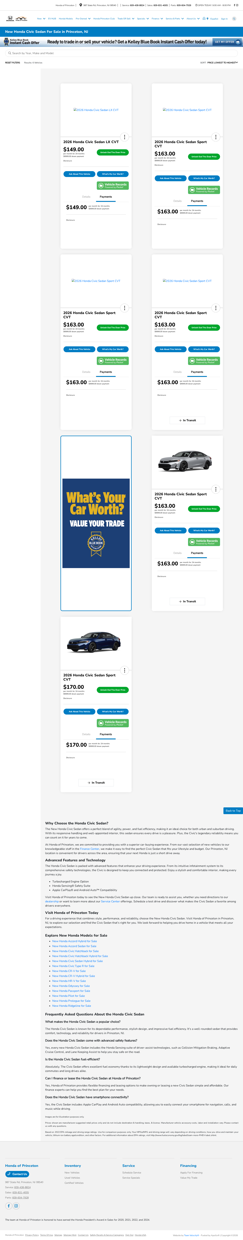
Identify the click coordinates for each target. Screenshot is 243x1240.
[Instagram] (237, 5)
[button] (124, 137)
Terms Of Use (46, 1235)
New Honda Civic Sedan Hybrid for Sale (77, 961)
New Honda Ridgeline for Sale (71, 1006)
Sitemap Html (70, 1235)
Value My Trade (188, 1177)
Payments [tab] (106, 196)
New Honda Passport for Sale (71, 991)
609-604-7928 (184, 5)
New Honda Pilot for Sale (68, 996)
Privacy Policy (32, 1235)
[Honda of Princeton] (20, 18)
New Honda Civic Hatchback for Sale (75, 951)
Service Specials (131, 1177)
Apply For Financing (191, 1172)
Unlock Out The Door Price (112, 152)
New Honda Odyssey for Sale (71, 986)
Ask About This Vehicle (79, 174)
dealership (52, 901)
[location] (81, 5)
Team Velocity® (191, 1235)
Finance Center (89, 849)
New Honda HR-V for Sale (69, 981)
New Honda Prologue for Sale (71, 1001)
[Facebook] (234, 5)
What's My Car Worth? (112, 174)
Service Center (110, 901)
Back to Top (233, 811)
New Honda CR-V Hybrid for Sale (73, 976)
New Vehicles (72, 1172)
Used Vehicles (72, 1177)
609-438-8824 (137, 5)
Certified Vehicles (74, 1183)
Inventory (73, 1165)
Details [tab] (86, 196)
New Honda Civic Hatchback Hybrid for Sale (80, 956)
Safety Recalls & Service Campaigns (107, 1235)
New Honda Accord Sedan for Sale (74, 946)
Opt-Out (129, 1235)
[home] (205, 19)
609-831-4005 (161, 5)
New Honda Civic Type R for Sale (73, 966)
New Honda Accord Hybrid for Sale (74, 941)
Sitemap (58, 1235)
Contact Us (19, 1174)
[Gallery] (121, 42)
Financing (188, 1165)
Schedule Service (131, 1172)
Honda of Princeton (14, 1235)
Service (128, 1165)
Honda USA (140, 1235)
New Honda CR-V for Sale (69, 971)
